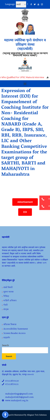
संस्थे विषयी (8, 287)
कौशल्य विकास (9, 324)
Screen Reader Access (14, 333)
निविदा (6, 296)
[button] (25, 84)
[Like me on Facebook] (31, 4)
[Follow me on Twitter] (35, 4)
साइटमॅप (6, 337)
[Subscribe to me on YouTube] (38, 4)
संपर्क (6, 309)
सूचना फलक (8, 292)
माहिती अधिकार (10, 300)
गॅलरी (5, 305)
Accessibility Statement (15, 329)
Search (5, 345)
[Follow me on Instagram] (42, 4)
